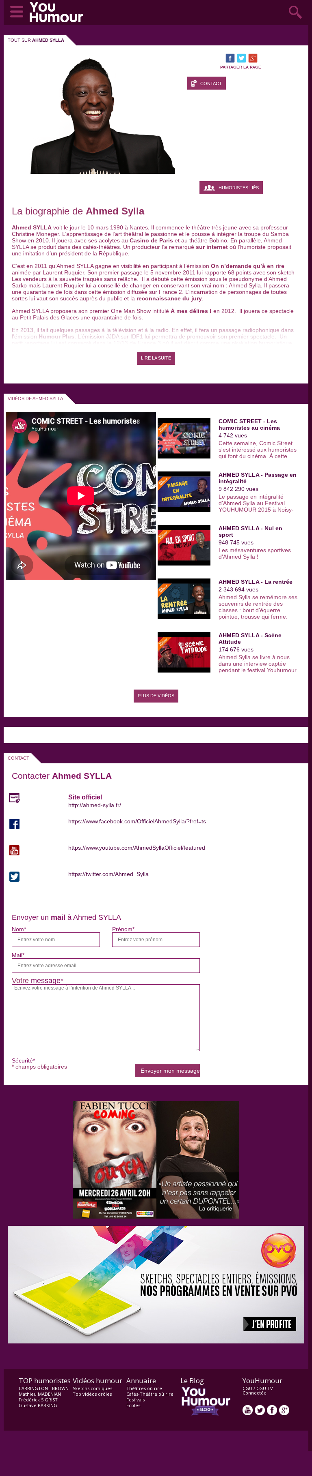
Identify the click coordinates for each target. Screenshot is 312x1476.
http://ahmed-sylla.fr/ (94, 805)
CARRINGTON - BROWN (44, 1388)
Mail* (18, 955)
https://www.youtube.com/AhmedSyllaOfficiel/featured (136, 847)
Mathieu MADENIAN (40, 1394)
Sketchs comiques (92, 1388)
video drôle (58, 12)
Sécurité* (23, 1060)
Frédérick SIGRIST (38, 1400)
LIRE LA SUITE (156, 358)
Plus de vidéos (156, 695)
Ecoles (133, 1405)
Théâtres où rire (144, 1388)
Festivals (135, 1400)
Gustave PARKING (38, 1405)
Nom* (19, 929)
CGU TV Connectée (258, 1390)
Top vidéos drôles (92, 1394)
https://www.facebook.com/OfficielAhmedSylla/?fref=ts (137, 821)
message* (47, 980)
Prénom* (123, 929)
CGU (247, 1388)
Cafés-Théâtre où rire (149, 1394)
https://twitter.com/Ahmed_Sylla (108, 874)
